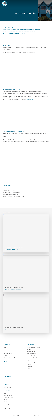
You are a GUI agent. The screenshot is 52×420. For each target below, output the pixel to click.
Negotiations (30, 359)
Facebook (6, 381)
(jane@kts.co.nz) (12, 142)
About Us (6, 347)
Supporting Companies (9, 404)
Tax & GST (29, 364)
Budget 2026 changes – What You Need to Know (13, 196)
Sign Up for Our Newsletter (10, 357)
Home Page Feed (16, 247)
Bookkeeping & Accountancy (33, 347)
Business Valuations (31, 353)
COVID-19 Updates (8, 397)
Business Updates (8, 247)
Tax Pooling (29, 366)
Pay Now (6, 399)
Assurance (6, 363)
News (22, 247)
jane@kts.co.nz (29, 99)
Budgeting (29, 349)
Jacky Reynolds (36, 415)
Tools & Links (7, 408)
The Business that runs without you (10, 194)
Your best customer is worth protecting (11, 192)
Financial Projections (31, 355)
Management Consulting (32, 357)
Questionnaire (7, 401)
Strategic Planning (31, 362)
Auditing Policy (7, 387)
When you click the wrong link (9, 190)
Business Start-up (31, 351)
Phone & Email (7, 379)
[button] (49, 3)
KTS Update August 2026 (8, 188)
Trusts (28, 368)
